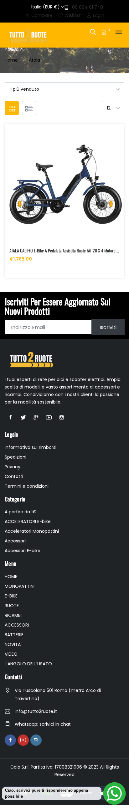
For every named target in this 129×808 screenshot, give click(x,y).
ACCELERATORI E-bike (28, 521)
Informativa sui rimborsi (30, 447)
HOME (11, 576)
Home (11, 60)
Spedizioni (15, 457)
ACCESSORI (17, 625)
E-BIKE (11, 596)
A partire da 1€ (20, 512)
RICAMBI (13, 615)
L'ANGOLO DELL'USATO (28, 664)
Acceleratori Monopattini (32, 531)
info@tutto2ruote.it (36, 711)
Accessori (15, 541)
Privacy (12, 467)
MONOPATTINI (19, 586)
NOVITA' (13, 644)
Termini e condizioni (27, 486)
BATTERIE (14, 635)
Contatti (14, 476)
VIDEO (11, 654)
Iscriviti (108, 327)
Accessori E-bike (22, 550)
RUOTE (12, 605)
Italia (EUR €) (46, 7)
